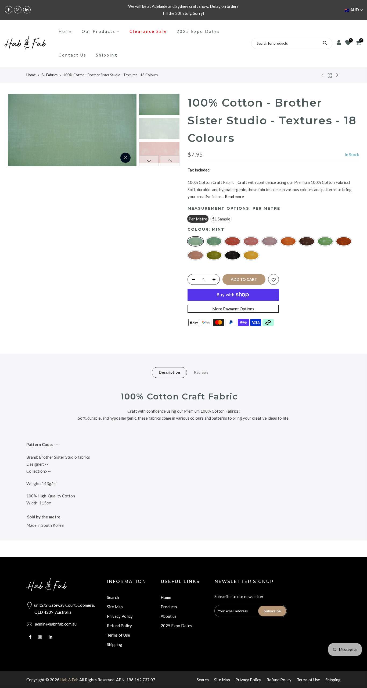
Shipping (107, 54)
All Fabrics (49, 75)
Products (169, 606)
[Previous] (17, 130)
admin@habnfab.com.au (56, 624)
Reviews (201, 372)
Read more (234, 196)
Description (169, 372)
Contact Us (73, 54)
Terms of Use (118, 635)
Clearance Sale (148, 31)
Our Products (99, 31)
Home (65, 31)
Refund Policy (119, 625)
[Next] (127, 130)
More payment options (233, 308)
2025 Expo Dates (198, 31)
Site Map (115, 606)
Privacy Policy (120, 616)
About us (169, 616)
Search (113, 597)
